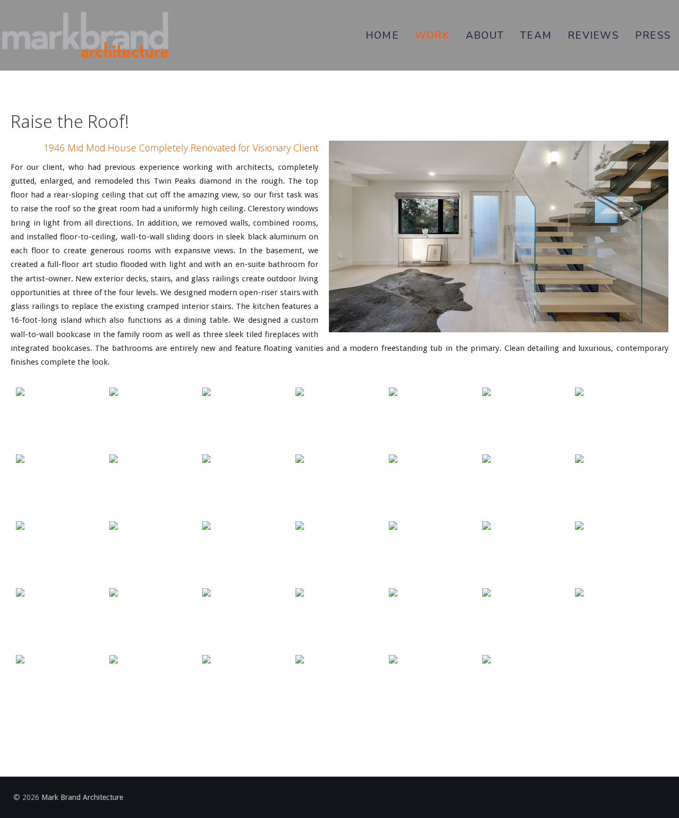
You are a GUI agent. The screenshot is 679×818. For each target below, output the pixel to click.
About (485, 35)
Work (432, 35)
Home (382, 35)
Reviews (593, 35)
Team (536, 35)
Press (653, 35)
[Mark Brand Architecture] (85, 35)
